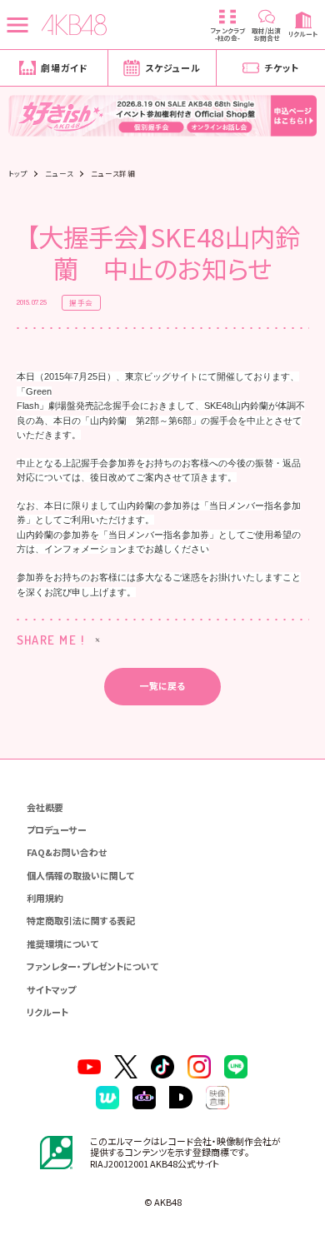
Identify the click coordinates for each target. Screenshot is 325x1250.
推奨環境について (62, 943)
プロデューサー (57, 829)
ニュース (59, 173)
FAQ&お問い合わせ (67, 852)
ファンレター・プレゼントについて (92, 966)
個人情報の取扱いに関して (80, 875)
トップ (18, 173)
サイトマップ (51, 989)
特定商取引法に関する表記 (81, 920)
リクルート (47, 1011)
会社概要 (45, 807)
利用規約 (45, 897)
